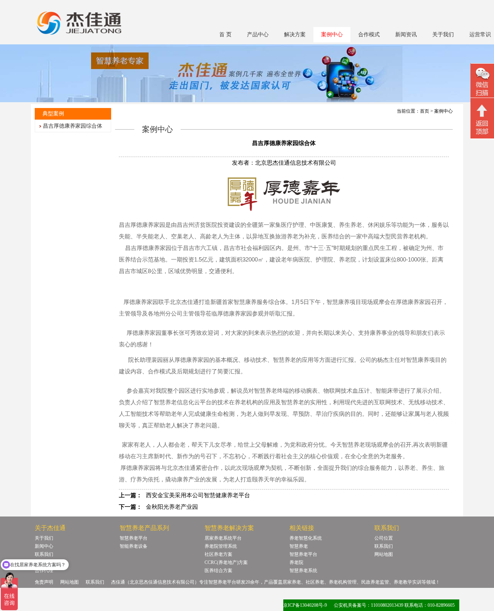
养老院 (296, 562)
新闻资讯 (406, 34)
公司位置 (383, 538)
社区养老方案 (218, 554)
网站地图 (383, 554)
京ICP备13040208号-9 (305, 605)
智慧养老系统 (303, 570)
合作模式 (369, 34)
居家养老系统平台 (223, 538)
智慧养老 (298, 546)
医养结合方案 (218, 570)
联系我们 (383, 546)
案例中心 (332, 34)
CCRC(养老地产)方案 (226, 562)
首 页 (225, 34)
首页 (424, 111)
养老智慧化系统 (305, 538)
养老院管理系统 (221, 546)
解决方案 (295, 34)
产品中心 (258, 34)
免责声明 (44, 582)
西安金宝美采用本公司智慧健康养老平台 (198, 495)
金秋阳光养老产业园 (172, 507)
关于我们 (443, 34)
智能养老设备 (133, 546)
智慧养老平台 (133, 538)
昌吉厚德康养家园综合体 (72, 126)
